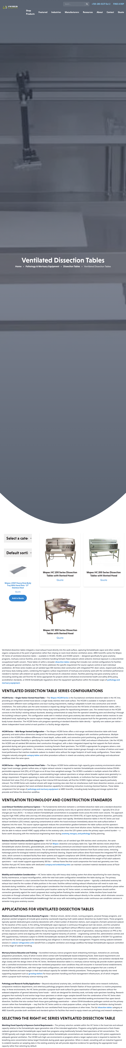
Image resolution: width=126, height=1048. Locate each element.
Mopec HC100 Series (59, 698)
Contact (110, 12)
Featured (43, 12)
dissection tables (62, 662)
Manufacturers (72, 12)
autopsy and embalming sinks (57, 864)
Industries (56, 12)
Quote (121, 12)
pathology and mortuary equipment (43, 789)
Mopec (56, 844)
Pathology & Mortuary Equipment (42, 266)
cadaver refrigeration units (22, 943)
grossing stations (36, 973)
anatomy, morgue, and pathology (76, 833)
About (100, 12)
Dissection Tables (71, 266)
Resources (88, 12)
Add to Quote (18, 598)
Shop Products (30, 12)
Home (18, 266)
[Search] (87, 4)
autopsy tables (33, 755)
